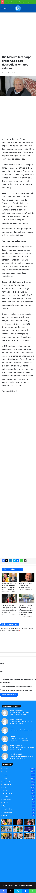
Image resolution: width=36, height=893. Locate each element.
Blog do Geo (6, 781)
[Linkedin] (10, 560)
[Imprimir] (25, 560)
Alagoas (5, 775)
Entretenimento (7, 793)
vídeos (5, 815)
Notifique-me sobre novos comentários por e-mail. (17, 686)
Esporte (5, 787)
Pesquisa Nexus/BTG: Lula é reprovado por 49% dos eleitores (26, 585)
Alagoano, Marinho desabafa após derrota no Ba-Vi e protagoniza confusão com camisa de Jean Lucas (9, 608)
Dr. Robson (6, 796)
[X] (6, 560)
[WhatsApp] (21, 560)
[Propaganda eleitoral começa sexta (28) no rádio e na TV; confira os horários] (29, 829)
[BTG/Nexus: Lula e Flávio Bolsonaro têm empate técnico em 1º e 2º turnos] (18, 836)
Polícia (5, 790)
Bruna (12, 728)
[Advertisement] (18, 32)
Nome (2, 655)
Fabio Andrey (7, 799)
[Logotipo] (18, 8)
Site (1, 671)
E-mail (2, 663)
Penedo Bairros (7, 809)
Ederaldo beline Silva (16, 754)
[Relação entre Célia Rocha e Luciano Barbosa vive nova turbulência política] (6, 836)
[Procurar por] (34, 9)
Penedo (5, 772)
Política (5, 778)
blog (4, 806)
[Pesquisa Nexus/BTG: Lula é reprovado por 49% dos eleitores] (27, 577)
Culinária (5, 803)
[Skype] (14, 560)
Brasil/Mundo (7, 784)
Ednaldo (12, 736)
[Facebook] (3, 560)
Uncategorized (7, 812)
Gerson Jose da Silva (16, 710)
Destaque (6, 769)
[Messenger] (17, 560)
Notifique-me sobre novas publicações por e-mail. (17, 690)
